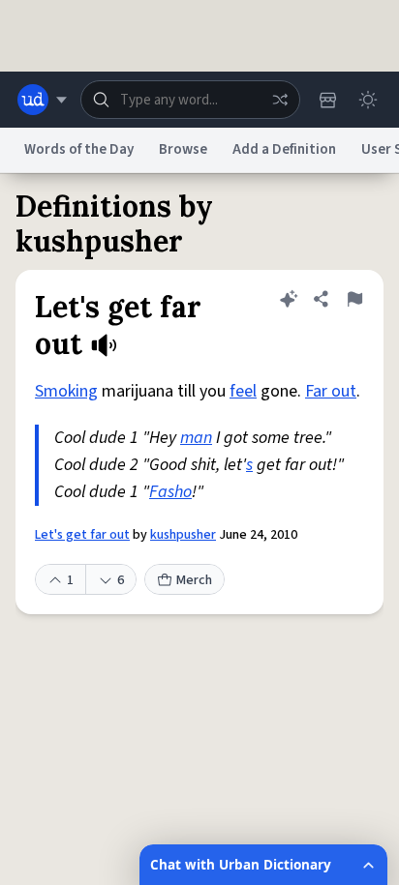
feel (243, 391)
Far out (330, 391)
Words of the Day (79, 149)
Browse (183, 149)
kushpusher (183, 535)
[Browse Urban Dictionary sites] (42, 99)
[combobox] (190, 99)
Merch (194, 580)
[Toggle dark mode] (368, 99)
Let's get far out (82, 535)
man (196, 438)
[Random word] (280, 99)
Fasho (170, 492)
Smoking (66, 391)
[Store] (327, 99)
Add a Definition (284, 149)
